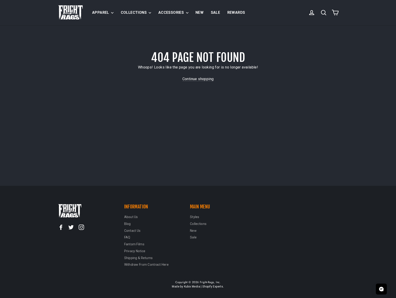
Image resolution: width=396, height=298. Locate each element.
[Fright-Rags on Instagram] (81, 227)
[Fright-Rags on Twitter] (71, 227)
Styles (194, 217)
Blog (127, 224)
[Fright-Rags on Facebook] (61, 227)
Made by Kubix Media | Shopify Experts (197, 286)
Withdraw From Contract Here (146, 264)
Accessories (171, 12)
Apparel (101, 12)
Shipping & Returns (138, 258)
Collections (134, 12)
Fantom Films (134, 244)
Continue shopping (198, 79)
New (199, 12)
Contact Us (132, 230)
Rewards (236, 12)
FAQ (127, 237)
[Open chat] (381, 289)
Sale (215, 12)
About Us (131, 217)
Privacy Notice (135, 251)
